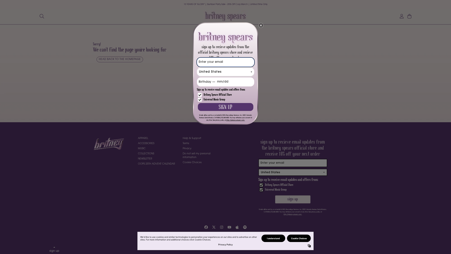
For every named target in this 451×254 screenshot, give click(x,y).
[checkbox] (226, 95)
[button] (261, 25)
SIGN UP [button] (225, 107)
